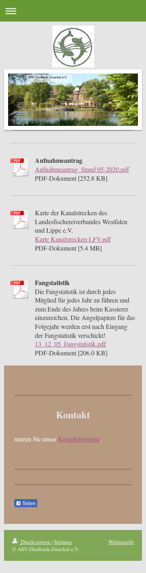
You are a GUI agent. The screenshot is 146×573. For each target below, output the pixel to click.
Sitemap (63, 541)
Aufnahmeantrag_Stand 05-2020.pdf (82, 169)
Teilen (28, 503)
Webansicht (121, 541)
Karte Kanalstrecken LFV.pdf (73, 239)
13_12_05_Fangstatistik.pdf (70, 343)
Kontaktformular (79, 439)
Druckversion (35, 541)
